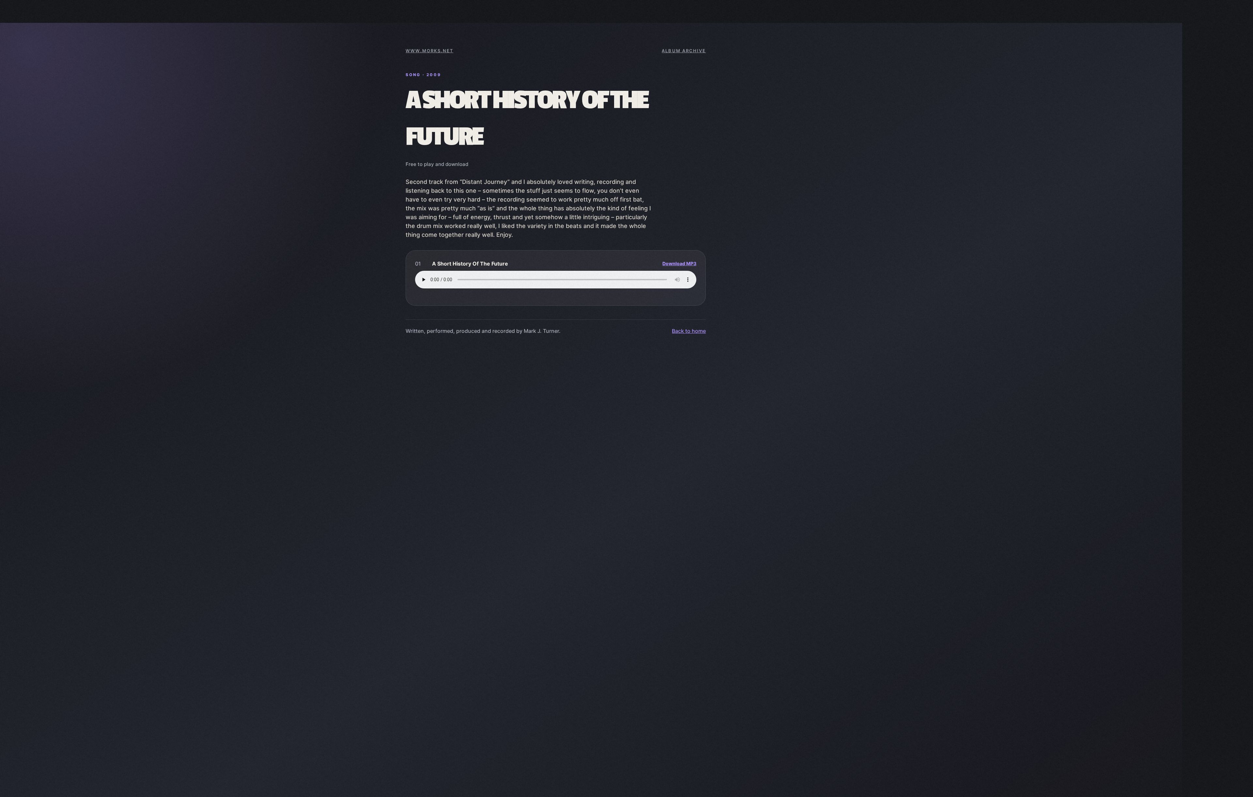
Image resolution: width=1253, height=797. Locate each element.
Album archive (684, 50)
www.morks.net (429, 50)
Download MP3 (679, 263)
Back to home (689, 331)
